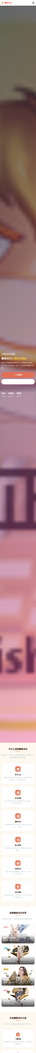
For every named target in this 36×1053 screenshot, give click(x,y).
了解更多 (19, 382)
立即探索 (19, 375)
